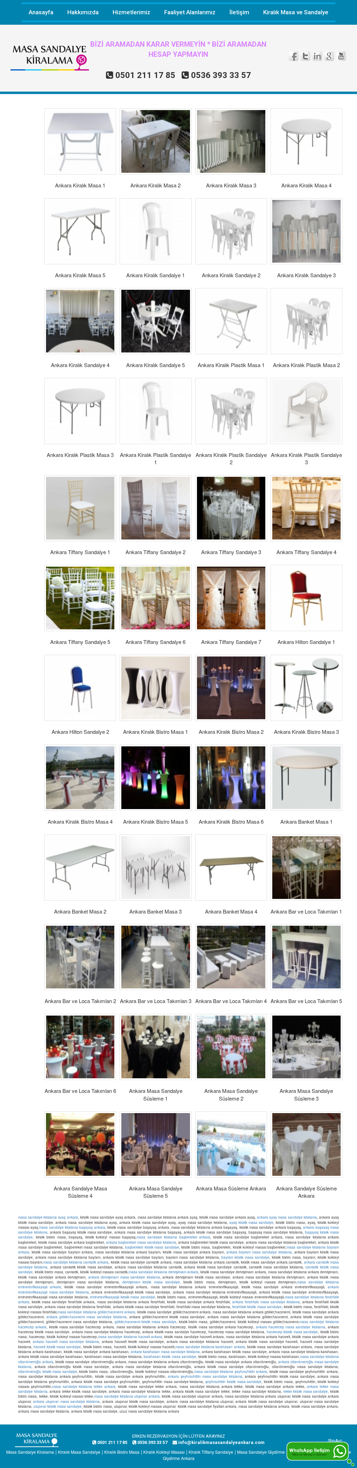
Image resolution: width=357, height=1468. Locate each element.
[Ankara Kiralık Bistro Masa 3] (306, 688)
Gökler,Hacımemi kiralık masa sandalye (145, 1321)
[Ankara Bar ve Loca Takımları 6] (80, 1047)
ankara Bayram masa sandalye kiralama (259, 1252)
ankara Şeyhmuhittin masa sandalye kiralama (205, 1376)
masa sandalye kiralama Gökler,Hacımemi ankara (96, 1312)
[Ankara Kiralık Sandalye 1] (155, 231)
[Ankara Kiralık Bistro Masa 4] (80, 778)
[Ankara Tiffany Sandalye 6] (155, 598)
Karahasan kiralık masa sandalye (170, 1356)
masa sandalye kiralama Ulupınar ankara (127, 1396)
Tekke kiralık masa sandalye (305, 1391)
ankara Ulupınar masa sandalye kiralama (66, 1401)
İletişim (239, 12)
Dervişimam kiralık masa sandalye (151, 1282)
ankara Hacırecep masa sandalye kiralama (290, 1327)
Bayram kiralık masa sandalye (245, 1257)
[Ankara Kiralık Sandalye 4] (80, 321)
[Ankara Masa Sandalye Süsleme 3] (306, 1047)
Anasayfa (41, 12)
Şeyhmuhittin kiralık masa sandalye (233, 1381)
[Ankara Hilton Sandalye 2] (80, 688)
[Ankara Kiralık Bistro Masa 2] (231, 688)
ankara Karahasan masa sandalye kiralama (165, 1351)
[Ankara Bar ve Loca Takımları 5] (306, 957)
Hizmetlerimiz (131, 12)
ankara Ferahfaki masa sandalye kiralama (265, 1301)
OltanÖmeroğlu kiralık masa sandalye (47, 1371)
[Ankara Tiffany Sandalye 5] (80, 598)
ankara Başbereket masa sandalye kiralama (141, 1242)
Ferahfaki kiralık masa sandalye (256, 1306)
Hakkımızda (83, 12)
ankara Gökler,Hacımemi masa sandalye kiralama (86, 1316)
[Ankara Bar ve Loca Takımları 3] (155, 957)
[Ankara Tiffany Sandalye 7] (231, 598)
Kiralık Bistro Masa (121, 1452)
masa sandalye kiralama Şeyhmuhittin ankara (230, 1371)
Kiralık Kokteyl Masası (164, 1452)
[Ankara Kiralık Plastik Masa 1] (231, 321)
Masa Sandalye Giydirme (261, 1452)
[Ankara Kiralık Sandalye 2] (231, 231)
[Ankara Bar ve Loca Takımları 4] (231, 957)
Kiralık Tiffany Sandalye (211, 1452)
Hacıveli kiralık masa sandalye (57, 1346)
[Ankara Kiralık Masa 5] (80, 231)
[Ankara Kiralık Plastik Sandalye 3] (306, 411)
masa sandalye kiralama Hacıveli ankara (130, 1336)
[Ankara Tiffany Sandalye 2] (155, 508)
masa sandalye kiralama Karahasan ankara (210, 1346)
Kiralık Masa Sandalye (79, 1452)
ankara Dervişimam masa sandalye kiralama (124, 1277)
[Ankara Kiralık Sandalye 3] (306, 231)
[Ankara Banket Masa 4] (231, 867)
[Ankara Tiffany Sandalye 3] (231, 508)
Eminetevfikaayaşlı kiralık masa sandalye (122, 1297)
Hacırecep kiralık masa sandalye (292, 1331)
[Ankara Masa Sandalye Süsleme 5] (155, 1144)
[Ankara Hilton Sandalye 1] (306, 598)
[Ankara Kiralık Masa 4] (306, 141)
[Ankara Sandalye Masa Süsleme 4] (80, 1144)
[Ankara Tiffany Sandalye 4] (306, 508)
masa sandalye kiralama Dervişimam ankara (163, 1271)
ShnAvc (335, 1440)
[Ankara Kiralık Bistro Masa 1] (155, 688)
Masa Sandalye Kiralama (30, 1452)
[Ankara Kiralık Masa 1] (80, 141)
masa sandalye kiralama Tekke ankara (83, 1386)
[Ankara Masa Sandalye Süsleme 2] (231, 1047)
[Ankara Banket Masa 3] (155, 867)
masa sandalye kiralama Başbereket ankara (173, 1237)
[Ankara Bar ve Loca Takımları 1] (306, 867)
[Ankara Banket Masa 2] (80, 867)
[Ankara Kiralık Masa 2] (155, 141)
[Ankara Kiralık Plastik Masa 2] (306, 321)
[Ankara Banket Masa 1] (306, 778)
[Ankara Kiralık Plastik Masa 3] (80, 411)
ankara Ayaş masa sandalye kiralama (287, 1217)
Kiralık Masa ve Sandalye (295, 12)
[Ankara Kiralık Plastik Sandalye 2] (231, 411)
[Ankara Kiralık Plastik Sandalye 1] (155, 411)
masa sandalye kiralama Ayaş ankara (48, 1217)
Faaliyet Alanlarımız (189, 12)
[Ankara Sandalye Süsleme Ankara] (306, 1144)
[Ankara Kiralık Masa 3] (231, 141)
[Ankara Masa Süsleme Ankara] (231, 1144)
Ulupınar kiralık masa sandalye (57, 1406)
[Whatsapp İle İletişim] (320, 1453)
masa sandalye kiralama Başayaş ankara (72, 1227)
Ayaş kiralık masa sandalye (251, 1222)
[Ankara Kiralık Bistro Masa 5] (155, 778)
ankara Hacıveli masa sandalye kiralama (66, 1341)
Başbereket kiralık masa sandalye (152, 1247)
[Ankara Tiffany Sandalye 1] (80, 508)
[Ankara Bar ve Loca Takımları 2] (80, 957)
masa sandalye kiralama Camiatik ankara (75, 1262)
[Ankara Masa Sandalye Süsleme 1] (155, 1047)
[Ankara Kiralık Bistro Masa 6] (231, 778)
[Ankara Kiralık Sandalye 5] (155, 321)
